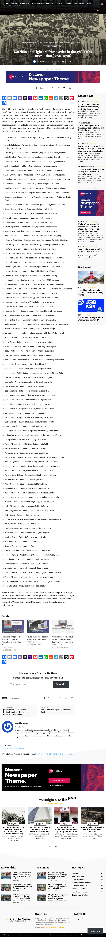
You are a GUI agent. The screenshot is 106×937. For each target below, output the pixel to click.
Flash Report (83, 221)
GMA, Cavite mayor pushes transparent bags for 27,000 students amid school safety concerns (91, 150)
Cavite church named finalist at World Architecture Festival (40, 829)
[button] (101, 3)
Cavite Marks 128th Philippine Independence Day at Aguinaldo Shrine (66, 829)
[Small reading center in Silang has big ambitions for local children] (6, 887)
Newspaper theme (18, 935)
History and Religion (29, 43)
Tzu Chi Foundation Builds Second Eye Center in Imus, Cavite (90, 292)
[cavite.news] (35, 61)
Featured (82, 287)
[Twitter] (102, 10)
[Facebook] (94, 10)
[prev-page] (49, 847)
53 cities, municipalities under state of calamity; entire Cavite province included (89, 108)
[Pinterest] (64, 87)
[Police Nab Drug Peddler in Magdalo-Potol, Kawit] (38, 626)
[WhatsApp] (70, 87)
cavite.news (44, 61)
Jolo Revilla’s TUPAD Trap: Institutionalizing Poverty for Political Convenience (16, 712)
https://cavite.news (21, 727)
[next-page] (55, 847)
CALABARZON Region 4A (86, 167)
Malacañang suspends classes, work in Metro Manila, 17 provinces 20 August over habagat (88, 227)
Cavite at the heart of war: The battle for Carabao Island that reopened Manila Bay (13, 830)
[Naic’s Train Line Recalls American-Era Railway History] (92, 815)
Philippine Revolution (16, 698)
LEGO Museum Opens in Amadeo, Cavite (56, 711)
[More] (72, 697)
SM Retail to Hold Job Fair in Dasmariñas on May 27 (90, 319)
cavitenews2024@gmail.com (53, 927)
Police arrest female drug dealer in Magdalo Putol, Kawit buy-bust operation (62, 639)
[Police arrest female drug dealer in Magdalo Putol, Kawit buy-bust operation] (63, 626)
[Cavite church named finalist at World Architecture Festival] (40, 815)
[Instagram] (98, 10)
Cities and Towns (84, 123)
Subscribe (61, 684)
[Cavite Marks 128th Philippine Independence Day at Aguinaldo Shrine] (66, 815)
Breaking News (83, 102)
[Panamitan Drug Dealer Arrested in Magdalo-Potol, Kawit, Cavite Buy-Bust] (13, 626)
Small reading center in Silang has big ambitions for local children (91, 128)
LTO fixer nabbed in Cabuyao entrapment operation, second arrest (91, 171)
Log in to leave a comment (14, 748)
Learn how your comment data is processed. (54, 754)
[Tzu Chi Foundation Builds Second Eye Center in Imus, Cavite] (91, 277)
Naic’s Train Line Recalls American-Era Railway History (92, 829)
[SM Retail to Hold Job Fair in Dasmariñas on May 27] (91, 305)
